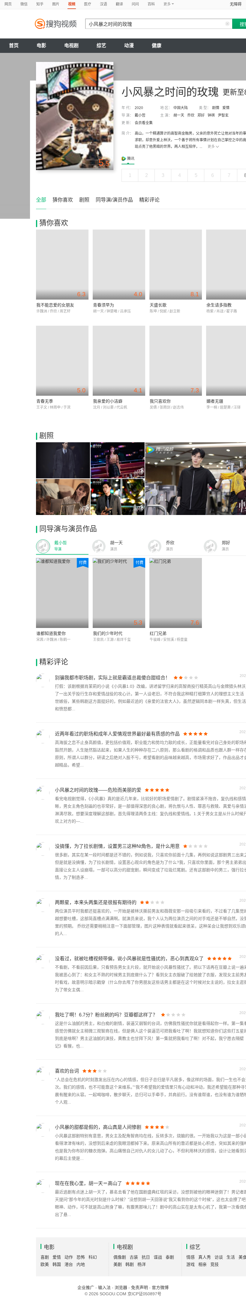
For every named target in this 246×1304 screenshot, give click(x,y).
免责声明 (139, 1287)
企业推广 (85, 1287)
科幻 (92, 1257)
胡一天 (178, 115)
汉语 (103, 4)
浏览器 (121, 1287)
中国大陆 (180, 108)
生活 (230, 1257)
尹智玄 (223, 115)
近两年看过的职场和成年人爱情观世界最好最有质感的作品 (117, 733)
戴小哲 (140, 115)
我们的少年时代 (107, 633)
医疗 (87, 4)
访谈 (218, 1257)
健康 (156, 45)
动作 (68, 1257)
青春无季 (44, 401)
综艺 (101, 45)
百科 (151, 4)
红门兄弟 (158, 633)
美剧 (117, 1264)
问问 (135, 4)
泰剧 (170, 1257)
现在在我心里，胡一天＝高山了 (88, 1183)
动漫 (129, 45)
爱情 (226, 108)
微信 (24, 4)
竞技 (214, 1264)
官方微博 (160, 1287)
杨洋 (141, 1264)
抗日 (146, 1257)
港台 (68, 1264)
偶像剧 (119, 1257)
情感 (190, 1257)
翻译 (119, 4)
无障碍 (236, 4)
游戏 (190, 1264)
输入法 (104, 1287)
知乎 (40, 4)
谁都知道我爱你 (51, 633)
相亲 (202, 1264)
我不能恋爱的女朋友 (55, 305)
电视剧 (71, 45)
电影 (41, 45)
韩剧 (129, 1264)
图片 (55, 4)
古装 (134, 1257)
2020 (139, 108)
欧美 (44, 1264)
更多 (211, 147)
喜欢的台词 (67, 1071)
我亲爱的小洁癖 (107, 401)
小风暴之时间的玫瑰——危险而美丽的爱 (98, 790)
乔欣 (190, 115)
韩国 (56, 1264)
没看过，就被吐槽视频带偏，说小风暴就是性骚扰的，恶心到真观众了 (129, 958)
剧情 (215, 108)
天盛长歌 (158, 305)
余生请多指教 (219, 305)
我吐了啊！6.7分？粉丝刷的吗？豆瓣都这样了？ (106, 1014)
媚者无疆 (214, 401)
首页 (14, 45)
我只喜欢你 (160, 401)
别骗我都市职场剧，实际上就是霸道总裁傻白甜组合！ (112, 677)
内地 (80, 1264)
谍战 (158, 1257)
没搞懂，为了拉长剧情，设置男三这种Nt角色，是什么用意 (117, 846)
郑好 (201, 115)
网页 (8, 4)
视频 (71, 4)
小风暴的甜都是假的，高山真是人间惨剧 (98, 1127)
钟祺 (211, 115)
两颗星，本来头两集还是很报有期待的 (95, 902)
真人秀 (204, 1257)
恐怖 (80, 1257)
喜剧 (44, 1257)
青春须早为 (103, 305)
